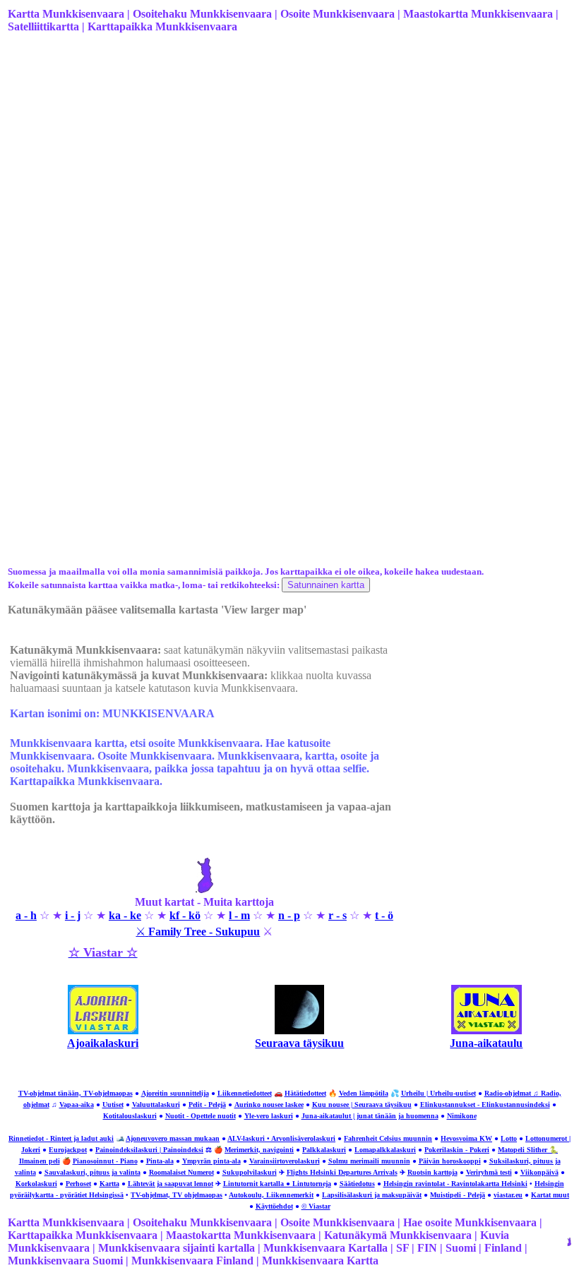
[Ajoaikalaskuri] (103, 1030)
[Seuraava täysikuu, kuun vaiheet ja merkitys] (299, 1030)
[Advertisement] (288, 156)
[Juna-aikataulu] (486, 1030)
